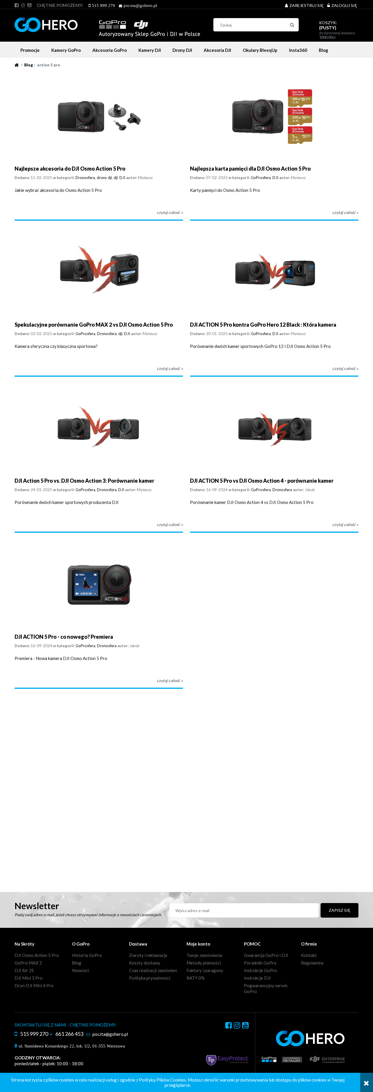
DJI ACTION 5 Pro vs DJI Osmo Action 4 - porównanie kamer (261, 480)
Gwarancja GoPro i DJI (266, 955)
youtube (29, 5)
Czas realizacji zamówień (153, 970)
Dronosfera (85, 177)
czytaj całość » (170, 212)
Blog (76, 962)
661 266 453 (69, 1034)
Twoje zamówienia (204, 955)
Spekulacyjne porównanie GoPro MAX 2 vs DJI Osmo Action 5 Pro (94, 324)
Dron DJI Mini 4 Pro (34, 985)
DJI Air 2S (24, 970)
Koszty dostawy (144, 962)
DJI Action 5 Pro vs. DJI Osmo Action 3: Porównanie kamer (84, 480)
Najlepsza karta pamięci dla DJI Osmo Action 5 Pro (250, 168)
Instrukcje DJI (257, 978)
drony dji (104, 177)
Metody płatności (203, 962)
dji (116, 177)
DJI (122, 177)
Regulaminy (312, 962)
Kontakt (309, 955)
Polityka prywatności (149, 978)
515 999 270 (103, 5)
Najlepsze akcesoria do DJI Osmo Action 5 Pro (70, 168)
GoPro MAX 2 (28, 962)
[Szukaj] (292, 25)
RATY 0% (195, 978)
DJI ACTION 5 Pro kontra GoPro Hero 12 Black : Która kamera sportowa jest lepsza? (263, 324)
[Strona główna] (107, 24)
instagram (23, 5)
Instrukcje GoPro (260, 970)
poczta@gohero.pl (140, 5)
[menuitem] (30, 50)
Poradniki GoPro (260, 962)
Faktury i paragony (204, 970)
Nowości (80, 970)
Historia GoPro (87, 955)
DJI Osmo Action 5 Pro (37, 955)
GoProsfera (261, 177)
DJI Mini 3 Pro (29, 978)
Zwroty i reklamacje (148, 955)
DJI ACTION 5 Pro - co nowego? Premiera (64, 636)
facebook (17, 5)
